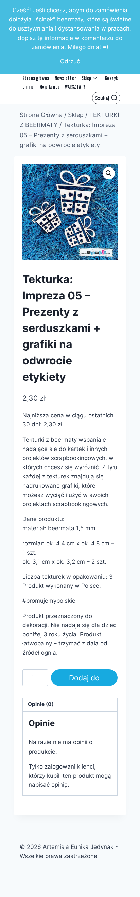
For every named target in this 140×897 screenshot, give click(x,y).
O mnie (28, 87)
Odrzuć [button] (70, 61)
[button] (109, 173)
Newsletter (65, 78)
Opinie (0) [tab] (41, 704)
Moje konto (49, 87)
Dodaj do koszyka (84, 679)
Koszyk (111, 78)
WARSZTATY (75, 87)
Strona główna (35, 78)
